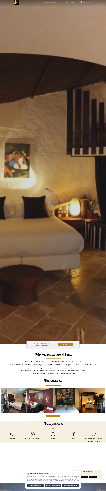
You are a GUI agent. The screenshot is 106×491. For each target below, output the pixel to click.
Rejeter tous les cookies (35, 485)
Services (60, 2)
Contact (89, 2)
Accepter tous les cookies (70, 485)
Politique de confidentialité (54, 482)
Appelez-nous (93, 476)
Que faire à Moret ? (71, 2)
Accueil (46, 2)
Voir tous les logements (53, 416)
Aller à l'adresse (83, 476)
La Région (81, 2)
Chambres (53, 2)
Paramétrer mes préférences (53, 485)
